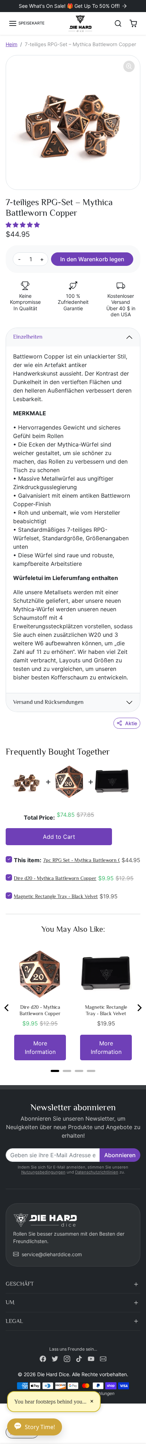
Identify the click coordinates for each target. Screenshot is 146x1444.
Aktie (131, 723)
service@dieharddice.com (52, 1254)
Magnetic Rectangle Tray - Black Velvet (56, 896)
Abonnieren (120, 1155)
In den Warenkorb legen (92, 259)
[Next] (139, 1008)
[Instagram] (67, 1358)
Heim (11, 44)
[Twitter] (55, 1358)
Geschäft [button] (20, 1284)
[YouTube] (91, 1358)
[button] (26, 23)
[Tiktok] (79, 1358)
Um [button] (10, 1302)
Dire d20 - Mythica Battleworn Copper (55, 878)
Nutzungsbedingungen (43, 1172)
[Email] (103, 1358)
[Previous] (7, 1008)
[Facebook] (43, 1358)
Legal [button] (14, 1321)
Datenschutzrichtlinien (96, 1172)
